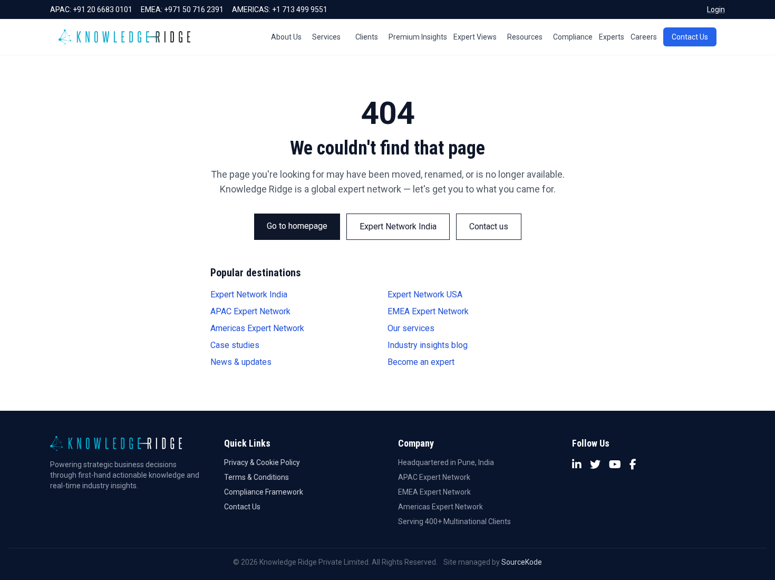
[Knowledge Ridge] (124, 37)
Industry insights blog (428, 345)
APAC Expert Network (250, 311)
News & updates (241, 362)
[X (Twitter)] (595, 464)
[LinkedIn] (577, 464)
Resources (524, 37)
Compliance (573, 37)
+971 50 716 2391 (194, 9)
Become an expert (421, 362)
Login (716, 9)
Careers (644, 37)
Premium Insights (418, 37)
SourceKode (521, 562)
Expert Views (475, 37)
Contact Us (690, 37)
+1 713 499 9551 (299, 9)
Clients (366, 37)
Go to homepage (297, 226)
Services (326, 37)
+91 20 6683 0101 (102, 9)
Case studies (234, 345)
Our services (411, 328)
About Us (286, 37)
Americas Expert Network (257, 328)
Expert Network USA (425, 294)
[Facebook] (632, 464)
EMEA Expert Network (428, 311)
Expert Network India (398, 226)
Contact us (488, 226)
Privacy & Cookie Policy (262, 462)
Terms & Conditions (256, 477)
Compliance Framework (263, 492)
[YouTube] (615, 464)
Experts (611, 37)
